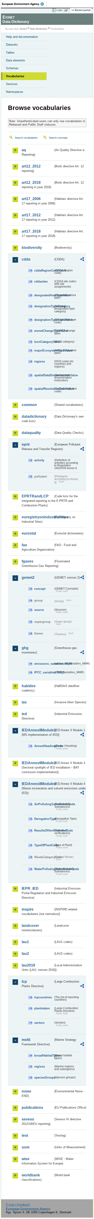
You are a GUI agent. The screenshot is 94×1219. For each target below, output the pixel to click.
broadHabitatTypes (43, 1055)
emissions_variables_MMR (43, 663)
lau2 (25, 953)
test (25, 1135)
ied (24, 714)
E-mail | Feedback (18, 1204)
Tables (10, 52)
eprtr (26, 444)
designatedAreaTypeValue (43, 295)
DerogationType (43, 819)
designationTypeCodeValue (43, 319)
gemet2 (28, 577)
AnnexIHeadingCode (43, 746)
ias (24, 702)
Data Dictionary (38, 28)
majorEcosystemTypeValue (43, 350)
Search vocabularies (26, 137)
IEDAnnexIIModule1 (37, 730)
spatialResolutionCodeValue (43, 388)
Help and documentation (22, 36)
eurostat (29, 533)
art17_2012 (31, 215)
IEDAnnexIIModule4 (37, 784)
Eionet (23, 28)
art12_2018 (31, 182)
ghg (25, 648)
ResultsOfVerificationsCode (43, 830)
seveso (28, 1119)
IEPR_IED (30, 888)
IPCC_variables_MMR (43, 672)
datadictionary (34, 416)
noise (26, 1091)
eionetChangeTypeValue (43, 330)
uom (25, 1147)
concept (39, 588)
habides (29, 686)
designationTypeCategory (43, 306)
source (39, 610)
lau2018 (28, 965)
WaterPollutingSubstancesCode (43, 869)
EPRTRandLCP (35, 496)
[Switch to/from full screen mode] (67, 10)
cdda (26, 259)
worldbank (31, 1175)
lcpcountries (43, 997)
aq (24, 150)
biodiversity (32, 248)
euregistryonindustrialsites (37, 517)
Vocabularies (15, 76)
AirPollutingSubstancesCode (43, 804)
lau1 (25, 942)
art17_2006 (31, 199)
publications (32, 1107)
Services (12, 84)
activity (39, 460)
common (29, 405)
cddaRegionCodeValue (43, 270)
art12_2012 (31, 166)
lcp (24, 981)
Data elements (15, 60)
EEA (24, 4)
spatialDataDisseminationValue (43, 375)
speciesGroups (43, 1077)
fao (24, 545)
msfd (26, 1040)
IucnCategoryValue (43, 341)
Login (59, 10)
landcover (30, 926)
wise (25, 1159)
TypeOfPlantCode (43, 845)
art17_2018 (31, 231)
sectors (39, 1022)
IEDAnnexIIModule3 (37, 763)
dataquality (31, 433)
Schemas (12, 68)
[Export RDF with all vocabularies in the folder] (82, 259)
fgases (27, 561)
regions (39, 361)
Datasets (12, 44)
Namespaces (14, 91)
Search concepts (58, 137)
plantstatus (42, 1008)
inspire (28, 909)
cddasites (41, 281)
